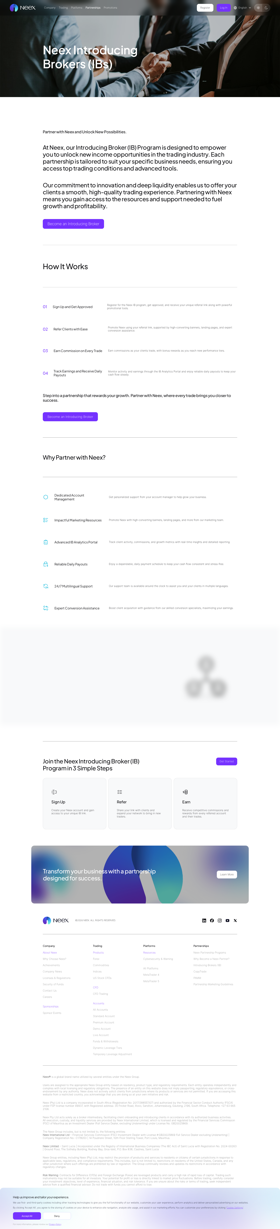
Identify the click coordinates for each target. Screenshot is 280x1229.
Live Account (101, 1035)
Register (205, 7)
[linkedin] (204, 920)
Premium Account (103, 1022)
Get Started (227, 761)
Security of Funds (53, 984)
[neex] (23, 8)
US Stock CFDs (102, 978)
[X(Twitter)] (235, 920)
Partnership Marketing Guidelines (213, 984)
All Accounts (100, 1009)
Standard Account (104, 1016)
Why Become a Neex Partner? (211, 958)
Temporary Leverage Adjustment (112, 1054)
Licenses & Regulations (56, 978)
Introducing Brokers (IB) (207, 965)
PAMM (197, 978)
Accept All (27, 1215)
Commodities (101, 965)
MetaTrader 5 (151, 981)
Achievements (51, 965)
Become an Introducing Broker (73, 223)
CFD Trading (100, 993)
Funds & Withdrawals (105, 1041)
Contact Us (50, 990)
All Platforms (150, 968)
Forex (96, 958)
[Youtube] (227, 920)
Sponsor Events (52, 1012)
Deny (57, 1215)
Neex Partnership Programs (209, 952)
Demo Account (102, 1028)
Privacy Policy (55, 1224)
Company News (52, 971)
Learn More (227, 874)
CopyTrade (199, 971)
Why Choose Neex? (54, 958)
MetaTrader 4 (151, 974)
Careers (47, 996)
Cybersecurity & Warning (158, 958)
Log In (223, 7)
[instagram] (220, 920)
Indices (97, 971)
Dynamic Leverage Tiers (107, 1047)
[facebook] (212, 920)
